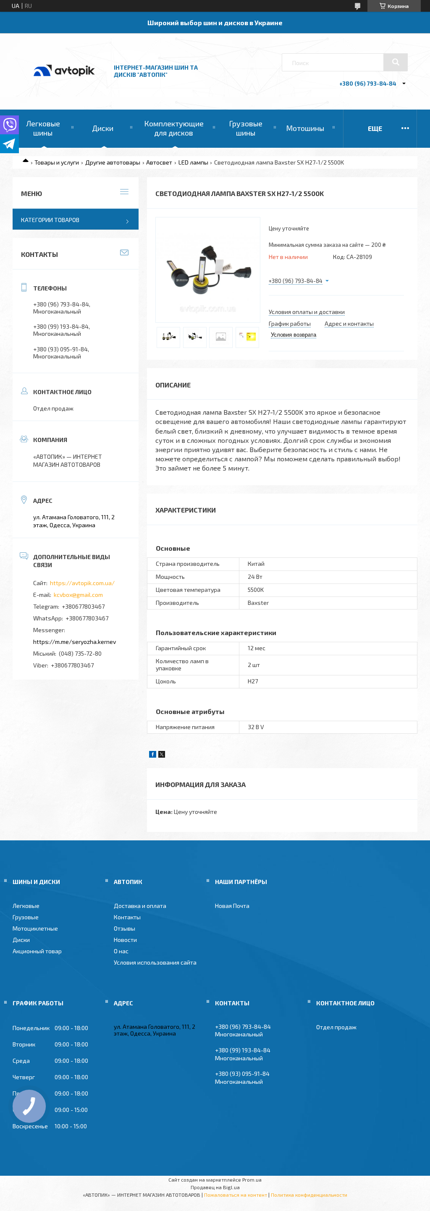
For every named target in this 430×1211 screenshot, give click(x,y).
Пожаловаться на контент (235, 1195)
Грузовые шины (245, 128)
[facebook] (152, 755)
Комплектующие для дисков (174, 128)
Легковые (26, 905)
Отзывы (124, 928)
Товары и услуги (56, 162)
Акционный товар (37, 951)
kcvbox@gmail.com (78, 594)
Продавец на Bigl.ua (215, 1187)
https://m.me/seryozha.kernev (74, 641)
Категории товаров (50, 219)
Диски (102, 128)
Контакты (127, 917)
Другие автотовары (112, 162)
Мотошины (305, 128)
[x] (161, 755)
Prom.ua (252, 1179)
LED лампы (193, 162)
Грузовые (26, 917)
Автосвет (159, 162)
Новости (125, 939)
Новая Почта (232, 905)
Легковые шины (43, 128)
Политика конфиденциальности (309, 1195)
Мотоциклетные (35, 928)
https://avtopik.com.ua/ (82, 582)
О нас (121, 951)
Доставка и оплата (140, 905)
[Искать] (395, 62)
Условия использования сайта (155, 962)
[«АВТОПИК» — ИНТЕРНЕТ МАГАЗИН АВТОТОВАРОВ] (64, 85)
